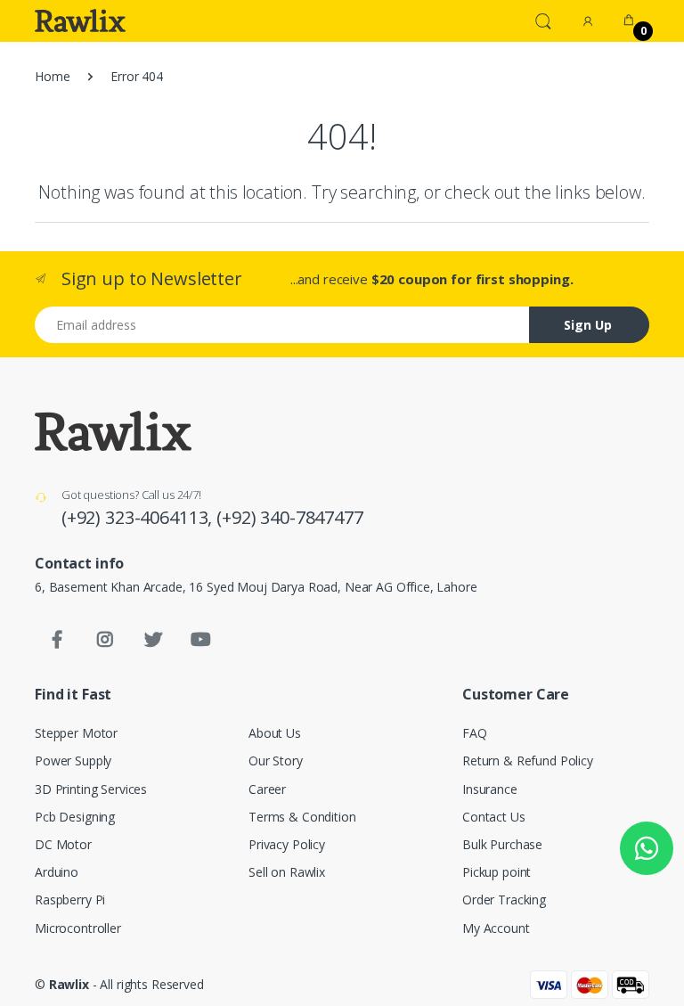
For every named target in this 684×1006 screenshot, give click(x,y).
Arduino (56, 871)
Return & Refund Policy (527, 760)
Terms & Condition (302, 816)
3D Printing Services (91, 789)
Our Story (275, 760)
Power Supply (73, 760)
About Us (274, 732)
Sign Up (588, 324)
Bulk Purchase (502, 844)
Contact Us (493, 816)
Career (267, 789)
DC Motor (63, 844)
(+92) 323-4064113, (138, 517)
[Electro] (80, 20)
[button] (543, 19)
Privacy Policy (286, 844)
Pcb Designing (75, 816)
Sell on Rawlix (286, 871)
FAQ (474, 732)
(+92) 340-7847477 (289, 517)
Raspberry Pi (70, 899)
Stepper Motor (76, 732)
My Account (496, 928)
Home (52, 76)
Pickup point (496, 871)
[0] (629, 20)
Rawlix (69, 984)
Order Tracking (504, 899)
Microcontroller (78, 928)
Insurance (489, 789)
